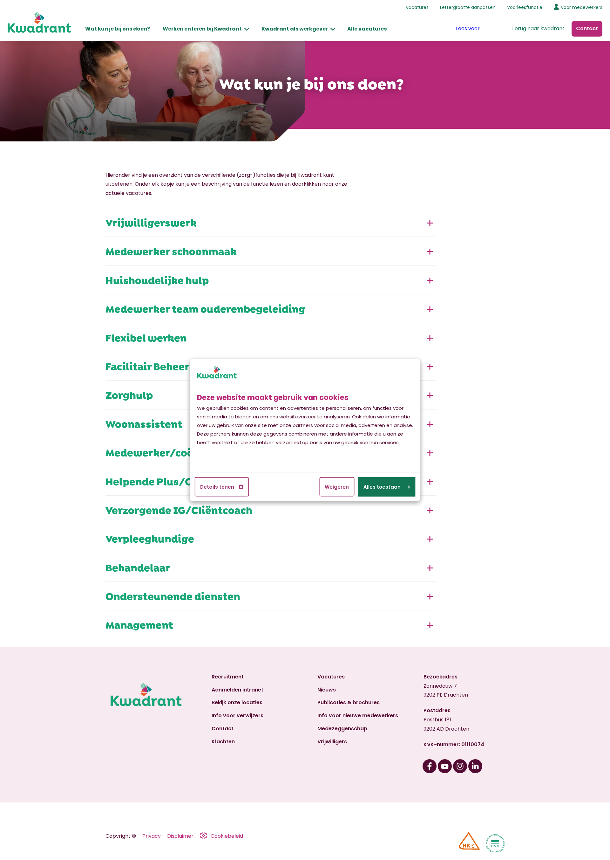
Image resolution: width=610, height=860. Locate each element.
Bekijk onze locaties (237, 702)
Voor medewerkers (581, 7)
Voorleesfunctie (524, 7)
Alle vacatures (367, 28)
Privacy (151, 836)
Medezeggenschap (342, 728)
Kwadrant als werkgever (294, 28)
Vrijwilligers (332, 741)
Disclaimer (180, 836)
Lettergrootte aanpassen (468, 7)
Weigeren (337, 487)
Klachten (223, 741)
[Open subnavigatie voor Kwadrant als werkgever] (332, 29)
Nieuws (326, 689)
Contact (223, 728)
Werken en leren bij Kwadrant (202, 28)
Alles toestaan (382, 487)
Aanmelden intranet (237, 689)
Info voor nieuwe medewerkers (357, 715)
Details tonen (217, 487)
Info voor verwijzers (237, 715)
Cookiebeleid (227, 836)
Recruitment (228, 676)
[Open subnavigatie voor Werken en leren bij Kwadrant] (246, 29)
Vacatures (417, 7)
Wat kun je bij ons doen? (117, 28)
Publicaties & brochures (348, 702)
